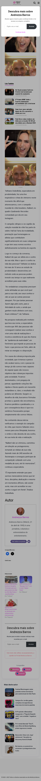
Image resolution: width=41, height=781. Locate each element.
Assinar (31, 26)
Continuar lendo (20, 32)
